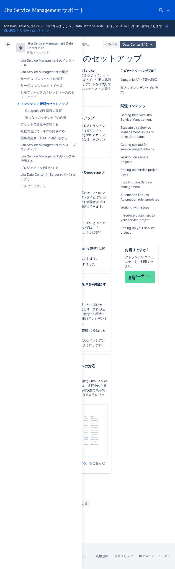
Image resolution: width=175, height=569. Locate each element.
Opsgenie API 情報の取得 (43, 110)
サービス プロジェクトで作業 (42, 85)
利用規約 (102, 556)
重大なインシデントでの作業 (45, 117)
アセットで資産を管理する (40, 124)
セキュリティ (123, 556)
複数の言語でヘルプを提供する (43, 131)
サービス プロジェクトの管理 (42, 79)
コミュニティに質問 (140, 277)
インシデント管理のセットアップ (44, 104)
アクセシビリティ (33, 186)
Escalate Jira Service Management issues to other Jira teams (137, 131)
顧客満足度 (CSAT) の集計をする (44, 138)
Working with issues (135, 207)
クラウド (111, 44)
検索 (161, 10)
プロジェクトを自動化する (40, 168)
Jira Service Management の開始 (45, 72)
